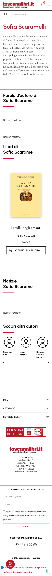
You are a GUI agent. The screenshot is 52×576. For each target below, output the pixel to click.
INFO (5, 399)
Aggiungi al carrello (27, 250)
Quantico (36, 558)
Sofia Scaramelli (26, 236)
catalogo (9, 408)
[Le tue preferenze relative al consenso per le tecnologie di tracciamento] (47, 571)
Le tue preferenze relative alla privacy (25, 567)
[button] (49, 4)
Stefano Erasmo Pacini (40, 355)
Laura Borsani (23, 353)
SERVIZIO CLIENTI (12, 417)
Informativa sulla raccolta (18, 572)
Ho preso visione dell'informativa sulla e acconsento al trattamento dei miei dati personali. (24, 515)
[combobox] (25, 14)
